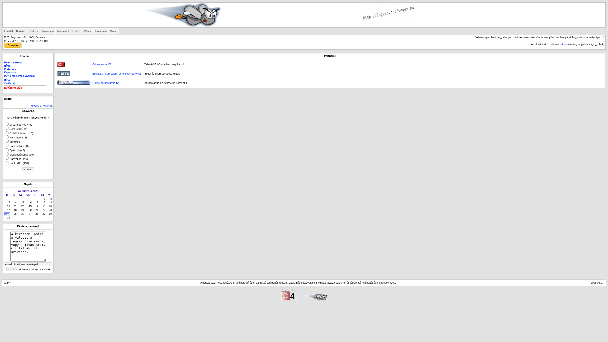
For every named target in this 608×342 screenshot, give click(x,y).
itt (562, 44)
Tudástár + (63, 31)
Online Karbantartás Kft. (106, 82)
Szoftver (33, 31)
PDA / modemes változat (19, 75)
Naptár (114, 31)
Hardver (20, 31)
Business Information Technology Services (117, 73)
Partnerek (10, 69)
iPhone (88, 31)
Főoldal (8, 31)
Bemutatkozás (13, 62)
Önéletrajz (10, 83)
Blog (7, 80)
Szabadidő (48, 31)
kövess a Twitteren (41, 105)
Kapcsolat (101, 31)
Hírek (7, 65)
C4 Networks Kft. (102, 64)
